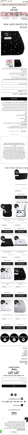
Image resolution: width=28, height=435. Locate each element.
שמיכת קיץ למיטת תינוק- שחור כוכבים (7, 251)
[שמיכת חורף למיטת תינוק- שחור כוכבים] (7, 216)
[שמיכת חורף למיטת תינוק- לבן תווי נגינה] (20, 216)
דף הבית (25, 350)
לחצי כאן (12, 127)
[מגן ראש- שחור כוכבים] (21, 182)
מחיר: (25, 91)
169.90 (24, 255)
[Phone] (9, 1)
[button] (21, 197)
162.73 (18, 191)
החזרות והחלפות (23, 362)
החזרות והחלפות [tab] (14, 134)
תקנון (26, 363)
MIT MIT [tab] (23, 131)
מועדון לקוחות (24, 355)
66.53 (16, 94)
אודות (26, 352)
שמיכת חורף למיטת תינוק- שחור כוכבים (7, 219)
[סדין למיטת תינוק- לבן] (7, 312)
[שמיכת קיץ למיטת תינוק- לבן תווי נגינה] (20, 248)
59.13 (18, 319)
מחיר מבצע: (23, 94)
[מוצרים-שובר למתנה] (5, 338)
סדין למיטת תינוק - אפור (21, 315)
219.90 (25, 188)
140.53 (18, 225)
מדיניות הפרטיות (21, 429)
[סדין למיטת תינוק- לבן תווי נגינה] (7, 280)
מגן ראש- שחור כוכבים (21, 184)
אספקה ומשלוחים (23, 361)
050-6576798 (16, 405)
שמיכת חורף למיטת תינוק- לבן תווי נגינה (20, 219)
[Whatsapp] (11, 1)
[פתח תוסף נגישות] (26, 419)
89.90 (21, 91)
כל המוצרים (24, 353)
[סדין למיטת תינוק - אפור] (20, 312)
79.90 (24, 319)
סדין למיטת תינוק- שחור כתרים (21, 283)
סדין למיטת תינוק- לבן (7, 315)
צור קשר (25, 354)
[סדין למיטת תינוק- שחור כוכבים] (18, 67)
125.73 (18, 257)
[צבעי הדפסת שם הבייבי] (9, 67)
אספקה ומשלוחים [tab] (14, 131)
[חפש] (6, 1)
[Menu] (25, 1)
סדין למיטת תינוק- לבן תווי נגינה (7, 283)
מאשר (14, 432)
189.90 (24, 223)
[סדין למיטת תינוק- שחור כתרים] (20, 280)
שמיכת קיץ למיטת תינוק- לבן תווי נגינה (21, 251)
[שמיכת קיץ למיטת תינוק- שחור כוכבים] (7, 248)
